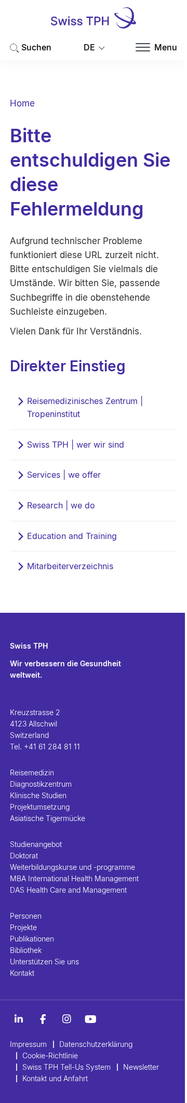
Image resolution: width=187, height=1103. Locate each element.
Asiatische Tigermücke (47, 818)
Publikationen (32, 938)
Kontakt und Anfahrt (55, 1078)
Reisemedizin (32, 772)
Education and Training (72, 536)
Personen (26, 915)
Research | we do (61, 505)
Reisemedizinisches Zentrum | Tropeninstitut (85, 408)
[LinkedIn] (19, 1019)
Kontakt (22, 973)
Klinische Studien (38, 795)
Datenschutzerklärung (95, 1044)
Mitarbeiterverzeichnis (70, 566)
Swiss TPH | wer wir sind (75, 444)
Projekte (23, 927)
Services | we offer (64, 474)
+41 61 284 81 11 (52, 746)
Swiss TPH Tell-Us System (66, 1066)
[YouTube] (90, 1019)
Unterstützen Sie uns (44, 961)
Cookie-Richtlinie (50, 1055)
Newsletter (141, 1066)
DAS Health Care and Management (68, 889)
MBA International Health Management (74, 878)
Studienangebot (36, 844)
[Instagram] (66, 1019)
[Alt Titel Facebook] (42, 1019)
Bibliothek (26, 950)
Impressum (28, 1044)
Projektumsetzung (40, 806)
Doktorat (24, 855)
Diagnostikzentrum (41, 783)
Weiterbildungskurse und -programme (72, 867)
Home (22, 103)
